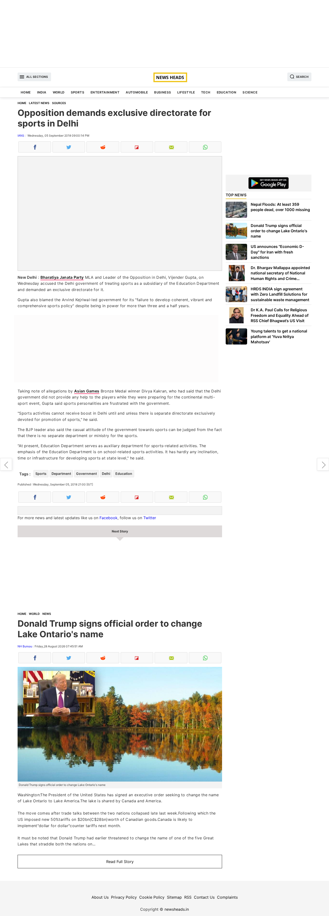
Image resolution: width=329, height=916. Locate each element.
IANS (21, 135)
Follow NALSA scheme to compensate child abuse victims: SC (323, 464)
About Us (100, 897)
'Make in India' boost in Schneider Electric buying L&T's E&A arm (6, 464)
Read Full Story (120, 861)
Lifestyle (186, 92)
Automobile (137, 92)
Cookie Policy (151, 897)
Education (227, 92)
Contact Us (204, 897)
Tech (206, 92)
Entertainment (105, 92)
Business (162, 92)
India (41, 92)
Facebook (108, 517)
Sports (77, 92)
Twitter (149, 517)
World (59, 92)
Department (61, 473)
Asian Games (86, 391)
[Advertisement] (164, 33)
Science (250, 92)
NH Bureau (25, 646)
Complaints (227, 897)
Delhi (106, 473)
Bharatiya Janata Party (62, 277)
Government (86, 473)
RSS (187, 897)
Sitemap (174, 897)
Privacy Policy (124, 897)
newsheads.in (176, 909)
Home (26, 92)
